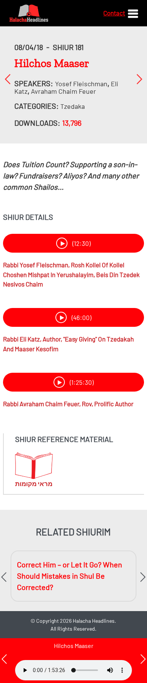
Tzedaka (72, 106)
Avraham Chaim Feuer (63, 91)
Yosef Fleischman (81, 83)
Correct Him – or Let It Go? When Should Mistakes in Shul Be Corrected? (69, 576)
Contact (114, 13)
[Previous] (7, 78)
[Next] (139, 78)
